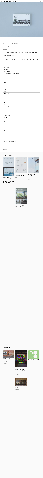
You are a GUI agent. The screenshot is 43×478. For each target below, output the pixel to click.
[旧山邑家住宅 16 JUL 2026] (21, 382)
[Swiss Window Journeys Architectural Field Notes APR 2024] (21, 165)
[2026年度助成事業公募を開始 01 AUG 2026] (33, 354)
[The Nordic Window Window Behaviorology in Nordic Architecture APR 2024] (33, 165)
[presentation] (4, 19)
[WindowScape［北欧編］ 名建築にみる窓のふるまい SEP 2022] (21, 196)
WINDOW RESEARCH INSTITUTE (8, 1)
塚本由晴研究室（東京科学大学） (8, 46)
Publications (5, 49)
